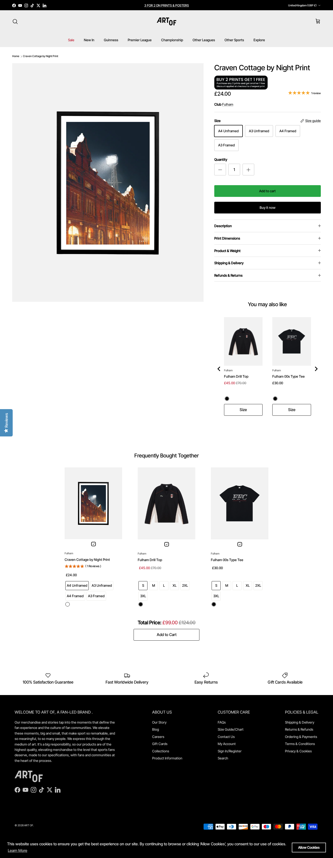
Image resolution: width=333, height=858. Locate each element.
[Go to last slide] (219, 369)
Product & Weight (227, 251)
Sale (71, 40)
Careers (158, 737)
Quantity (220, 159)
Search (223, 758)
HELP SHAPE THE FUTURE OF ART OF (166, 6)
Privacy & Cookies (298, 751)
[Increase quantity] (248, 169)
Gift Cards (159, 744)
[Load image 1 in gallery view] (108, 182)
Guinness (111, 40)
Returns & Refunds (299, 729)
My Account (227, 744)
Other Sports (234, 40)
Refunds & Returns (228, 275)
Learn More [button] (17, 850)
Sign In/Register (230, 751)
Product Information (167, 758)
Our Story (159, 722)
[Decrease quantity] (220, 169)
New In (89, 40)
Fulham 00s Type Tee (288, 376)
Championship (172, 40)
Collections (160, 751)
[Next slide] (316, 369)
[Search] (15, 21)
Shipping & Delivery (229, 263)
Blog (155, 729)
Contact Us (226, 737)
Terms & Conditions (300, 744)
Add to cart (267, 191)
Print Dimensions (227, 238)
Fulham (227, 104)
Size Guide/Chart (231, 729)
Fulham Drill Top (236, 376)
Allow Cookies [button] (309, 847)
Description (223, 226)
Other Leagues (204, 40)
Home (15, 56)
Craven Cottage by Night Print (40, 56)
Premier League (140, 40)
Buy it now (267, 207)
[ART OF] (166, 21)
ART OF (28, 825)
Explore (259, 40)
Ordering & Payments (301, 737)
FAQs (222, 722)
